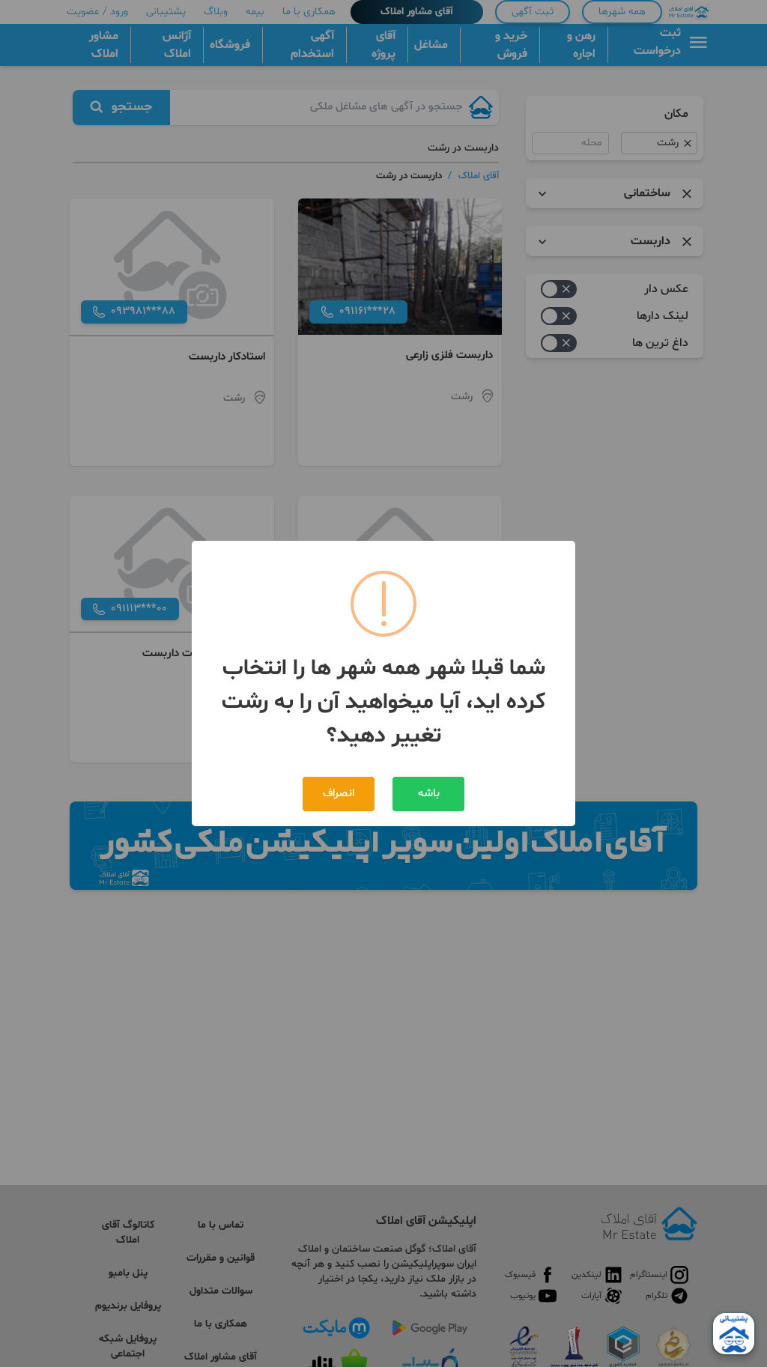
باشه (429, 793)
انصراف (338, 793)
